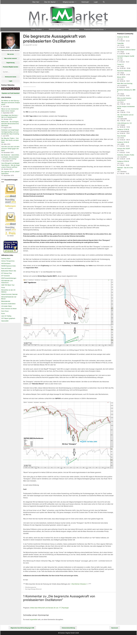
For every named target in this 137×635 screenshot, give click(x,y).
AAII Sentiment (6, 263)
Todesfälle (120, 43)
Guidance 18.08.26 (123, 37)
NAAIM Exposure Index (8, 266)
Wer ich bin (10, 54)
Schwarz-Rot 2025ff (123, 148)
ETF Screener (5, 275)
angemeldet (34, 619)
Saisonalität (4, 321)
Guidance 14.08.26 (123, 142)
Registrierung (11, 62)
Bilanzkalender (5, 301)
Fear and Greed (6, 268)
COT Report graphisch (8, 318)
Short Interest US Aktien (9, 308)
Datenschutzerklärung (68, 628)
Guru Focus (5, 311)
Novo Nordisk (121, 136)
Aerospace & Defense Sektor (126, 49)
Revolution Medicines (124, 70)
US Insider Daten (6, 306)
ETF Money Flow (6, 273)
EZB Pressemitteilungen (8, 278)
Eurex (3, 313)
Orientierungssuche (30, 587)
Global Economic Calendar (9, 294)
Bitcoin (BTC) (121, 77)
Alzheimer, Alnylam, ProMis (125, 155)
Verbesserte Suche (10, 76)
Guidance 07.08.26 (123, 161)
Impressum (114, 628)
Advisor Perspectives (8, 261)
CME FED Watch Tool (7, 285)
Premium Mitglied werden (10, 67)
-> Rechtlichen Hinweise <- (79, 584)
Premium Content (55, 29)
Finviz (3, 287)
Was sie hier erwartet (10, 58)
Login (96, 2)
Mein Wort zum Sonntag (124, 83)
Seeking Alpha (5, 258)
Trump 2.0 (120, 64)
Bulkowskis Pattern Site (8, 271)
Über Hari (35, 2)
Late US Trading (6, 316)
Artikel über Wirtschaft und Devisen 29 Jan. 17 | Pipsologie (49, 608)
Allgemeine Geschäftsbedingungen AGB (22, 628)
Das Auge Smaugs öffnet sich (33, 589)
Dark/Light (85, 2)
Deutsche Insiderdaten (8, 303)
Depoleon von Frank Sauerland (10, 93)
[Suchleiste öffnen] (103, 2)
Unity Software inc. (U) (124, 123)
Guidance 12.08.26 (123, 129)
